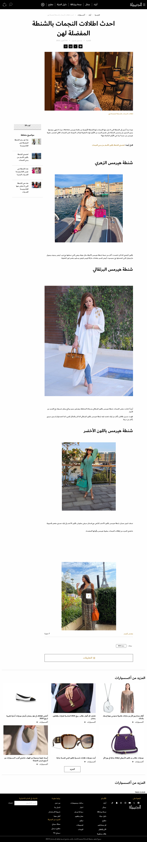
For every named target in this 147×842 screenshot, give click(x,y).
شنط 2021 (121, 646)
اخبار (81, 807)
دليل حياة (102, 816)
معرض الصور (128, 633)
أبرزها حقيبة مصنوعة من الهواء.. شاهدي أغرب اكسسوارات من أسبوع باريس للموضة (26, 759)
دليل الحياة (62, 4)
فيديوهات (79, 825)
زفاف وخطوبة (101, 833)
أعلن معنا (57, 816)
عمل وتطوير (79, 816)
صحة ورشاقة (76, 4)
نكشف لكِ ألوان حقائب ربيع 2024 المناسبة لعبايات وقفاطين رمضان (74, 717)
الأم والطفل (102, 829)
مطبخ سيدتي (55, 828)
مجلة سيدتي (56, 824)
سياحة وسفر (78, 811)
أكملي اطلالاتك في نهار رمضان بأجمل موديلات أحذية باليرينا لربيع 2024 (27, 717)
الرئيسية (97, 15)
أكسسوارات (81, 15)
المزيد (72, 769)
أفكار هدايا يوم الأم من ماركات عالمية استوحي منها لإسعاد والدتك (123, 717)
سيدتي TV (56, 832)
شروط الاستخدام (54, 811)
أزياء (95, 4)
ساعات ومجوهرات (76, 803)
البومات (80, 829)
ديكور (81, 820)
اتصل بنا (57, 807)
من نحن (57, 803)
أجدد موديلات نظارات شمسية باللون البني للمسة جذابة (76, 758)
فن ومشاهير (102, 825)
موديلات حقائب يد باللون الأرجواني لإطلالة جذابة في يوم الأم (123, 758)
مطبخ (50, 4)
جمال (87, 4)
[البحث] (10, 4)
